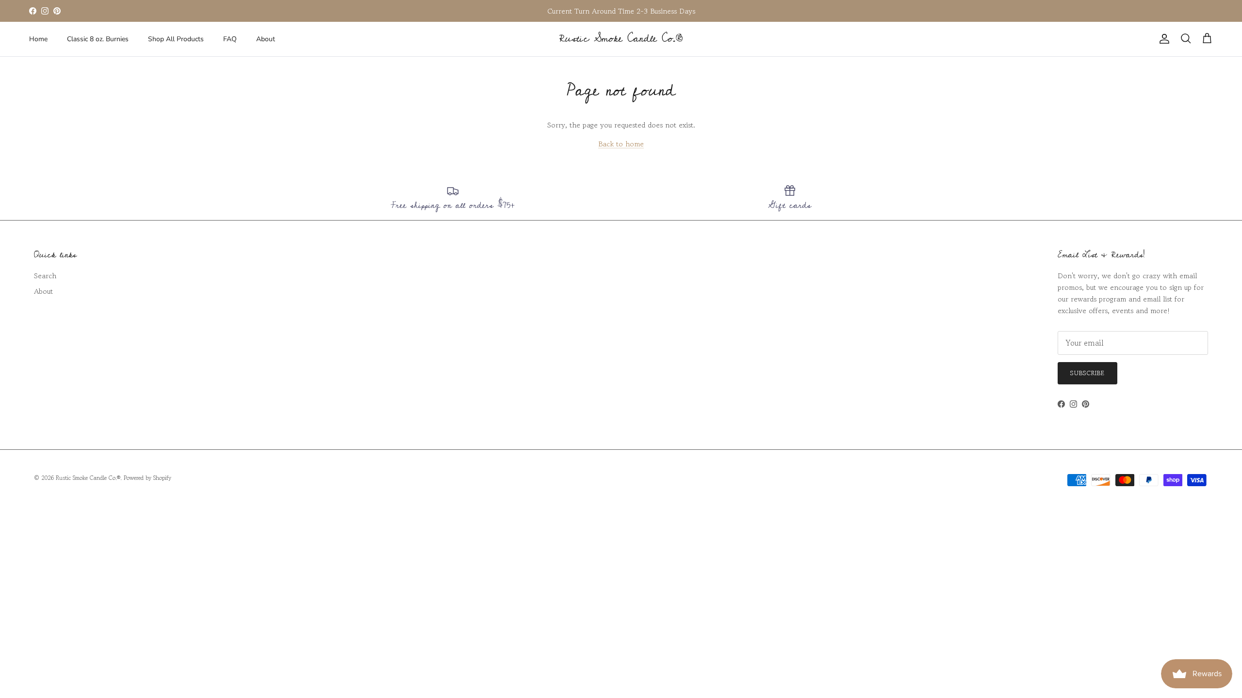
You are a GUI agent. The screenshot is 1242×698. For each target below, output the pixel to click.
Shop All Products (176, 39)
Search (45, 275)
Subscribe (1087, 373)
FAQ (230, 39)
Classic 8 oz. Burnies (98, 39)
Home (38, 39)
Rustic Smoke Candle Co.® (88, 478)
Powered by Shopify (147, 478)
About (265, 39)
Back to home (621, 144)
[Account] (1162, 39)
